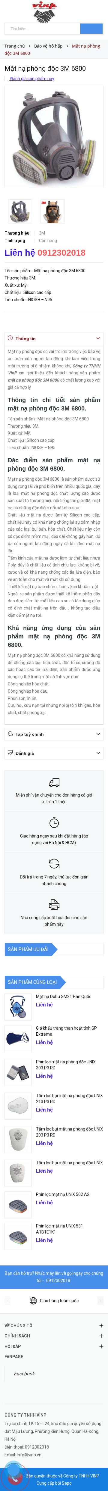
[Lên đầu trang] (96, 1473)
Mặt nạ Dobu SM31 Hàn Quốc (63, 996)
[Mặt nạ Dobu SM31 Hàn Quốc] (18, 1007)
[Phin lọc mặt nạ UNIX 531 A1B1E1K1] (18, 1236)
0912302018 (62, 252)
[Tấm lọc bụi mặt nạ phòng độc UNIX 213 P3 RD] (18, 1106)
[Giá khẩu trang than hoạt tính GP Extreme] (18, 1038)
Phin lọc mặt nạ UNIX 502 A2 (62, 1194)
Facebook (24, 1374)
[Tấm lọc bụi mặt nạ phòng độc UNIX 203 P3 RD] (18, 1139)
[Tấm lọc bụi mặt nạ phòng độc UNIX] (18, 1173)
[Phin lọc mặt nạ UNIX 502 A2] (18, 1204)
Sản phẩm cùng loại (32, 982)
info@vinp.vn (29, 1454)
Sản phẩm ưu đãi (28, 949)
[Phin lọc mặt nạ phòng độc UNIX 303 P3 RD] (18, 1072)
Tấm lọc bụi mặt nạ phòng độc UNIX (69, 1162)
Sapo (67, 1483)
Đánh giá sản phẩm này (31, 78)
